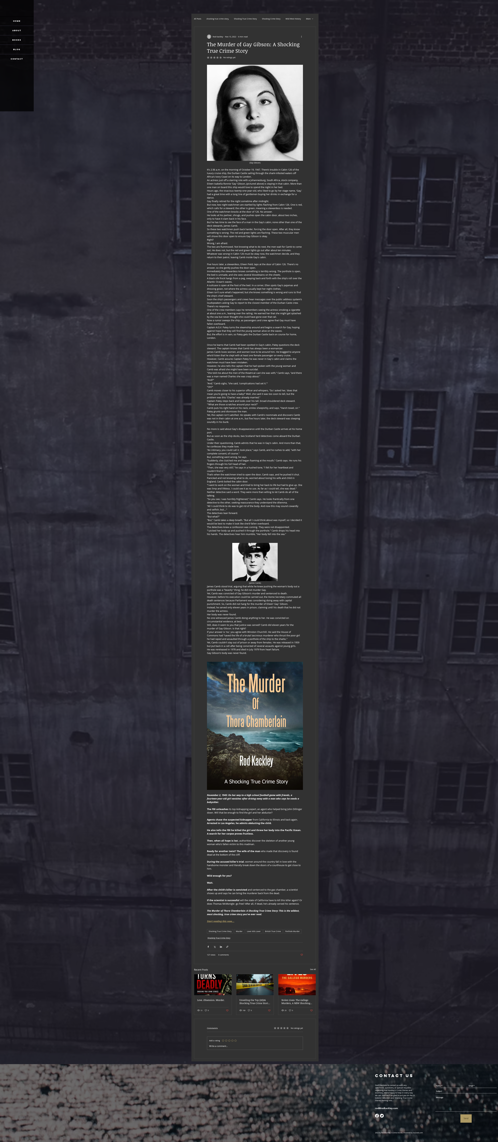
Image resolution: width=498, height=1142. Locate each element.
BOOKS (16, 40)
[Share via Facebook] (208, 947)
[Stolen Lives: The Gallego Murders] (297, 984)
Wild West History (293, 19)
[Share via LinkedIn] (221, 947)
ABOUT (16, 30)
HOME (16, 21)
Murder (239, 931)
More (308, 19)
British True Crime (273, 931)
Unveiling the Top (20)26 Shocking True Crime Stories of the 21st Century (254, 1001)
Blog (16, 49)
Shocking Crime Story (271, 19)
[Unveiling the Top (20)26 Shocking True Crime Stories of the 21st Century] (255, 984)
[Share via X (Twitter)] (214, 947)
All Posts (197, 19)
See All (313, 969)
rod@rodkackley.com (386, 1108)
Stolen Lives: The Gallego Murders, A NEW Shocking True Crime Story (295, 1001)
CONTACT (17, 59)
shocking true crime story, (217, 19)
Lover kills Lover (254, 931)
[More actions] (301, 36)
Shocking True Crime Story (245, 19)
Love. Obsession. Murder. (211, 1000)
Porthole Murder (292, 931)
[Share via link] (227, 947)
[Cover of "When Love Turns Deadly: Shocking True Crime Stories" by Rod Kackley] (213, 984)
